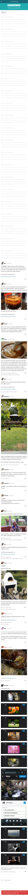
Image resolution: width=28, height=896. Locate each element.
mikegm (5, 266)
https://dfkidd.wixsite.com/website (8, 276)
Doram (4, 382)
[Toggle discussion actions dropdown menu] (26, 1)
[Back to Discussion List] (1, 1)
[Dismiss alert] (17, 893)
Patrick (5, 633)
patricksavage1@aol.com (11, 620)
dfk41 (4, 486)
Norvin (4, 547)
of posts (13, 1)
